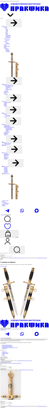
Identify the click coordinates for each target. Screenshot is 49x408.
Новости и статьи (5, 353)
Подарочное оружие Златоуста (7, 346)
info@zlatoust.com (3, 329)
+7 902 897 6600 (3, 214)
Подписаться (3, 359)
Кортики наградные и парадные (7, 345)
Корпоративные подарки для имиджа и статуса (10, 347)
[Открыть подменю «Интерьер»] (14, 81)
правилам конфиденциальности (16, 363)
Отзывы (3, 355)
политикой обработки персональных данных (24, 360)
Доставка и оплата (5, 352)
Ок (1, 364)
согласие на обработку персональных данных (17, 257)
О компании (4, 351)
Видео (3, 354)
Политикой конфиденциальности (41, 257)
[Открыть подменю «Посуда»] (13, 121)
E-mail (1, 255)
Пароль (1, 256)
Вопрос (10, 405)
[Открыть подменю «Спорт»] (13, 110)
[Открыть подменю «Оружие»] (13, 23)
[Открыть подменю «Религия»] (13, 98)
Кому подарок (4, 348)
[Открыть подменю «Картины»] (14, 139)
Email (1, 358)
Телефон (10, 367)
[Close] (0, 365)
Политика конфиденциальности (5, 362)
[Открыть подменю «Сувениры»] (14, 149)
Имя (10, 366)
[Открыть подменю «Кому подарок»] (15, 163)
